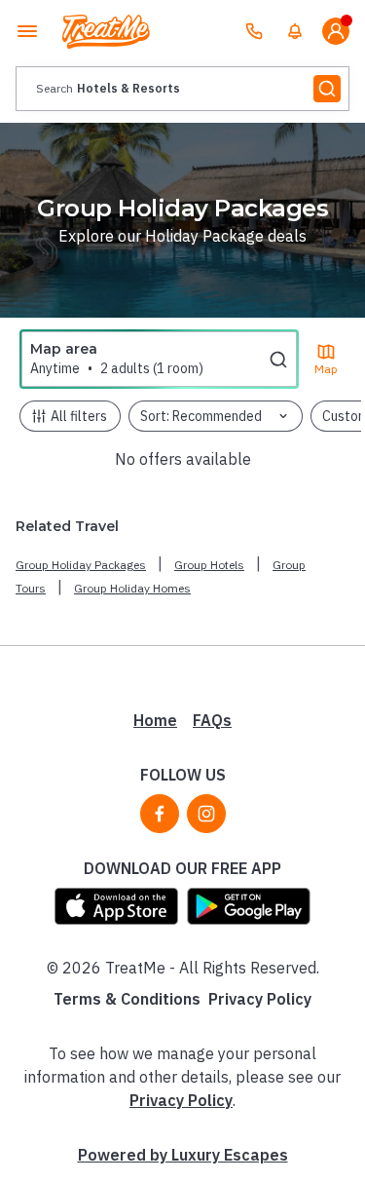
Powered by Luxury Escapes (183, 1154)
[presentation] (182, 88)
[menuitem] (294, 31)
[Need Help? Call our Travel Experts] (254, 31)
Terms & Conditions (127, 999)
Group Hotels (209, 564)
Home (155, 720)
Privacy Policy (259, 999)
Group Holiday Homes (132, 588)
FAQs (212, 720)
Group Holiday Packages (81, 564)
